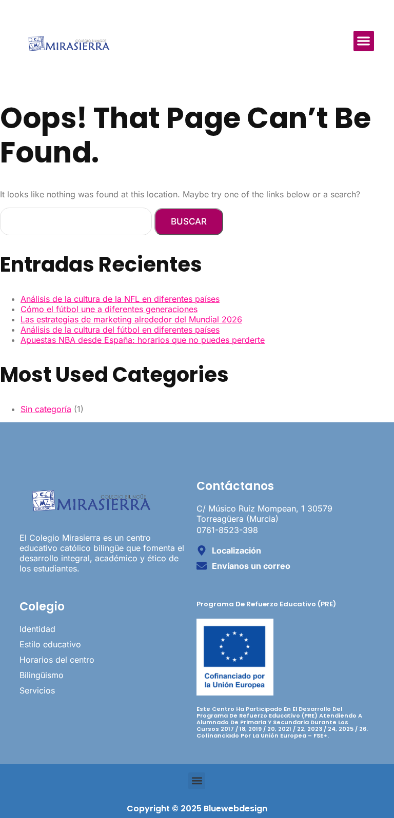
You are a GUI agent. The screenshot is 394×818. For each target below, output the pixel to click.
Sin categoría (46, 409)
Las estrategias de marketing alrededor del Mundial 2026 (131, 319)
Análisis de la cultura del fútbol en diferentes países (120, 329)
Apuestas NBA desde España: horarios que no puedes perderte (143, 340)
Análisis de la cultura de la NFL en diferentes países (120, 299)
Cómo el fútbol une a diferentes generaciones (109, 309)
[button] (364, 41)
